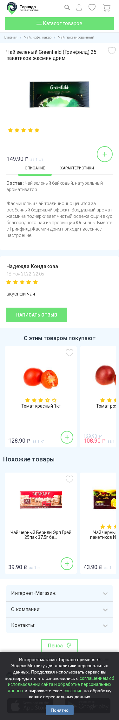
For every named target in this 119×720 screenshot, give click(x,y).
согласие (73, 690)
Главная (10, 37)
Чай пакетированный (76, 37)
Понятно (60, 710)
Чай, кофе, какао (37, 37)
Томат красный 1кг (41, 406)
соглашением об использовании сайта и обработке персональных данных (61, 684)
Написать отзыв (36, 314)
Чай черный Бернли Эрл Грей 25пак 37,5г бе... (40, 535)
